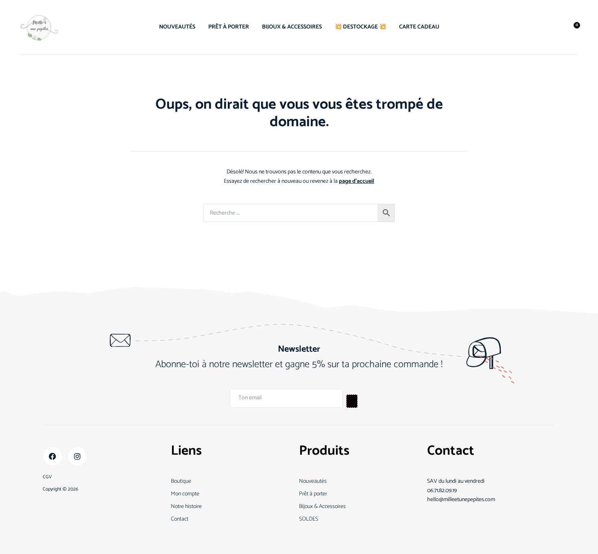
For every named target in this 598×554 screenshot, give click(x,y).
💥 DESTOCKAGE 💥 (360, 27)
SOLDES (308, 519)
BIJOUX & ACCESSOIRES (292, 27)
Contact (179, 519)
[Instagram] (77, 456)
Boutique (181, 481)
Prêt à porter (313, 494)
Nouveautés (313, 481)
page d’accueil (356, 181)
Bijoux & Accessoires (322, 506)
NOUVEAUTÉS (177, 27)
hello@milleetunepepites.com (461, 499)
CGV (47, 477)
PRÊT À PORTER (228, 27)
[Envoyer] (352, 401)
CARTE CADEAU (419, 27)
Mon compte (185, 494)
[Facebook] (53, 456)
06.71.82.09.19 (442, 490)
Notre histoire (186, 506)
